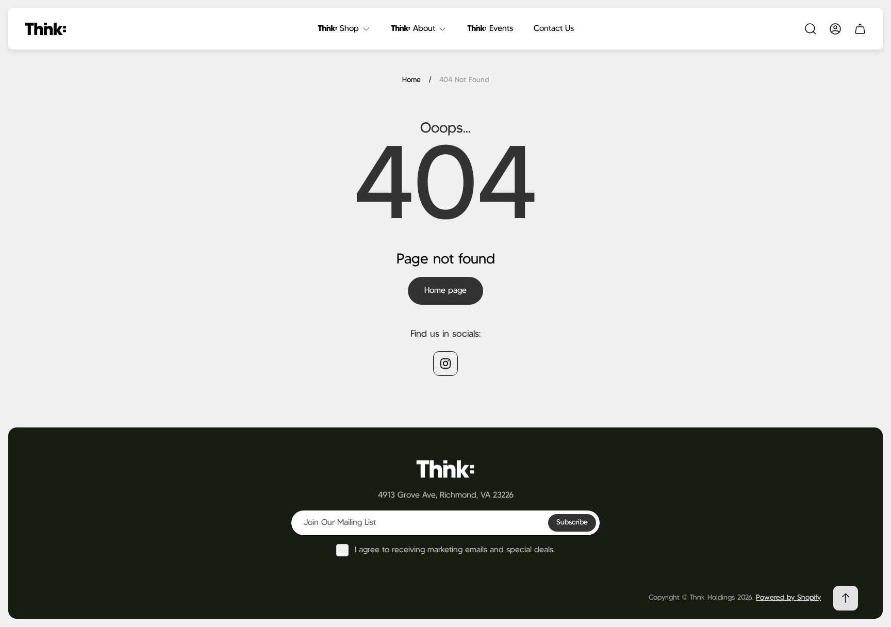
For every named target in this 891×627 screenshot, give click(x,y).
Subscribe (572, 522)
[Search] (810, 29)
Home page (445, 290)
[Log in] (835, 29)
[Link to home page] (445, 468)
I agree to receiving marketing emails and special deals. (455, 550)
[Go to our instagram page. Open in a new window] (445, 363)
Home (411, 80)
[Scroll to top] (845, 598)
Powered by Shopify (788, 597)
